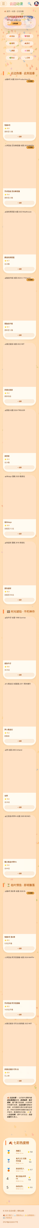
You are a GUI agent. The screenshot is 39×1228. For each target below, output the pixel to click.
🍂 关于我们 (7, 1215)
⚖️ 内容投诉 (7, 1217)
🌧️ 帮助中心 (18, 1215)
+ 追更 (20, 534)
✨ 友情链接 (29, 1215)
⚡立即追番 (14, 23)
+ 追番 (20, 136)
